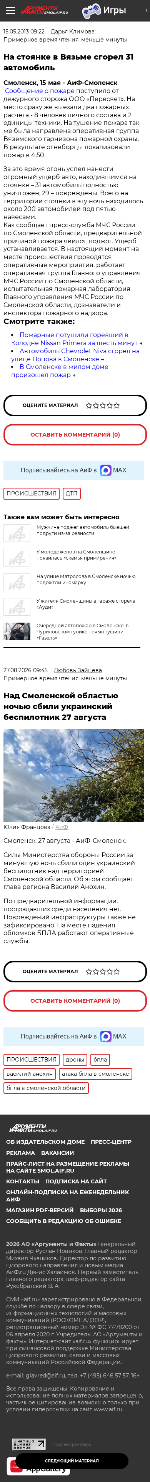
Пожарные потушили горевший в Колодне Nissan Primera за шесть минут (74, 339)
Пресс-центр (111, 1141)
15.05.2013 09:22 (24, 31)
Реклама (20, 1153)
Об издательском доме (45, 1141)
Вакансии (57, 1153)
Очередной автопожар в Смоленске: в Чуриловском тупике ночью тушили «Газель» (82, 632)
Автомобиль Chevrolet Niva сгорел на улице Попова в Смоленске (75, 355)
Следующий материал (72, 1461)
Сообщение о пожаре (39, 91)
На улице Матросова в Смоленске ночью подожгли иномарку (86, 579)
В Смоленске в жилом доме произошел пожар (59, 371)
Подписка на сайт (76, 1181)
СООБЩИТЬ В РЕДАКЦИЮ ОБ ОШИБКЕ (63, 1221)
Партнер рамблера (72, 1444)
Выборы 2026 (101, 1210)
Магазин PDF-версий (40, 1210)
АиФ (61, 827)
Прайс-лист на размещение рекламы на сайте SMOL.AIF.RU (67, 1167)
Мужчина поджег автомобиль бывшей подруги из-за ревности (83, 530)
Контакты (22, 1181)
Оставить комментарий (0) (75, 434)
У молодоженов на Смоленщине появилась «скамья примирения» (77, 555)
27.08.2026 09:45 (25, 670)
